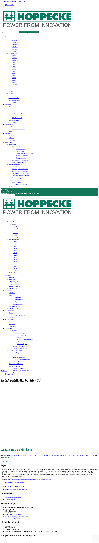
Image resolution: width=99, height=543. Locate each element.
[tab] (51, 461)
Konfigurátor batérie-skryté (20, 455)
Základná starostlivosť (90, 455)
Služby (70, 455)
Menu (31, 455)
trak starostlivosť (78, 455)
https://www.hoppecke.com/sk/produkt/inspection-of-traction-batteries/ (29, 479)
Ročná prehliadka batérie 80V (58, 455)
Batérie (9, 455)
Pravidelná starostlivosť (41, 455)
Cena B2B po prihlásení (16, 449)
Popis (6, 461)
